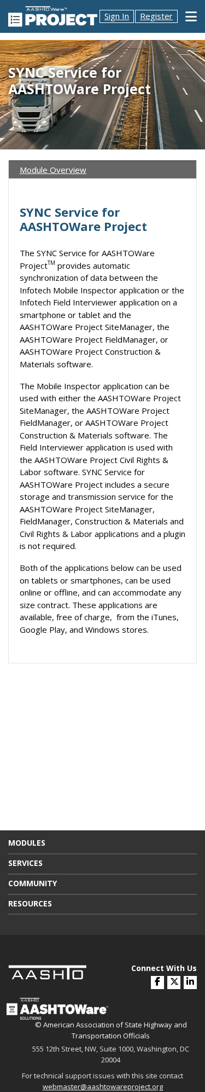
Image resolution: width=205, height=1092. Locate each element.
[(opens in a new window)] (190, 982)
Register (156, 15)
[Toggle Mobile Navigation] (191, 16)
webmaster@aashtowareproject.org (103, 1086)
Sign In (116, 15)
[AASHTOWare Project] (52, 15)
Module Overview (53, 169)
